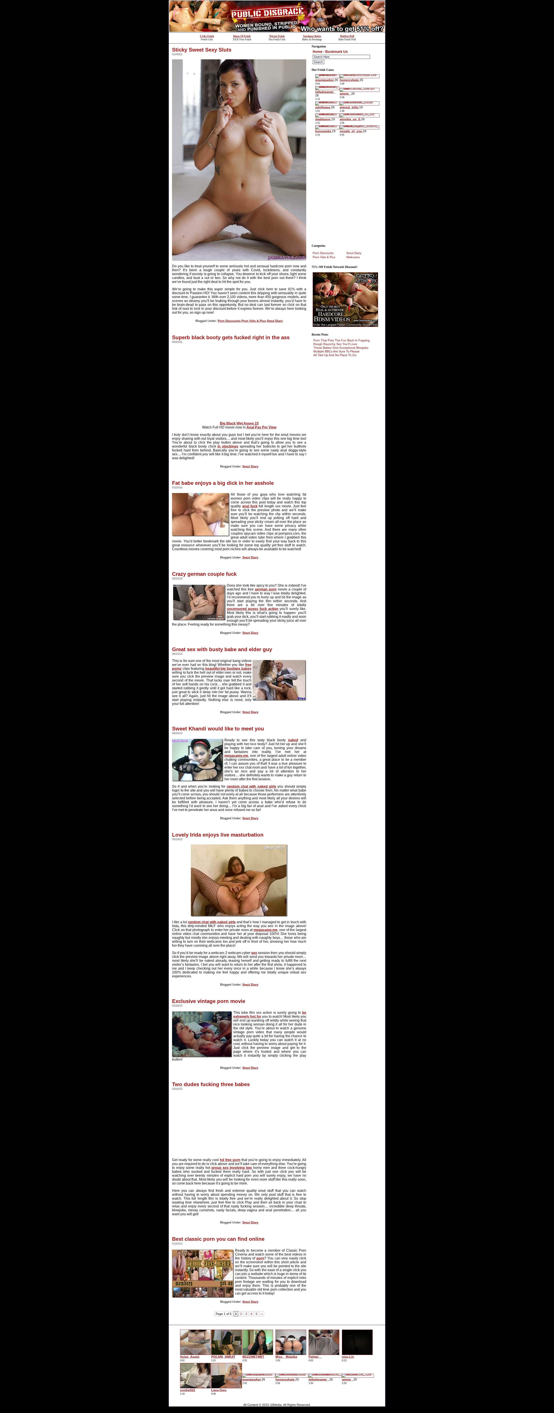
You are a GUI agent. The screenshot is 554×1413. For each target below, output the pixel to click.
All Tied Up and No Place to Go (334, 355)
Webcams (353, 257)
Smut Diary (275, 321)
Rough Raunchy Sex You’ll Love (335, 344)
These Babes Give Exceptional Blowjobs (340, 347)
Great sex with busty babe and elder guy (222, 649)
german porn (266, 589)
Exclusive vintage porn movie (208, 1001)
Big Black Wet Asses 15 (239, 423)
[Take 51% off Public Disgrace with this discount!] (277, 31)
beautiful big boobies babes (228, 668)
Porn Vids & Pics (254, 321)
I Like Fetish (207, 36)
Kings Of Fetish (242, 36)
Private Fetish (277, 36)
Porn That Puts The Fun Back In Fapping (341, 340)
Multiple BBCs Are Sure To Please (336, 351)
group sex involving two (231, 1168)
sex (254, 953)
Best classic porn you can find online (218, 1239)
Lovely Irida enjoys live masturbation (218, 835)
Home (317, 52)
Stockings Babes (312, 36)
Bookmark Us (336, 52)
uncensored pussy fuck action (252, 609)
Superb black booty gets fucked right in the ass (231, 337)
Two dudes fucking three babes (211, 1084)
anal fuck (250, 506)
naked (293, 740)
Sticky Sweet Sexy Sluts (201, 50)
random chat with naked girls (251, 786)
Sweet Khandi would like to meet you (218, 729)
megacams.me (236, 756)
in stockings (227, 446)
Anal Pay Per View (261, 427)
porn (260, 1258)
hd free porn (230, 1160)
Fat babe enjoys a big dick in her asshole (223, 483)
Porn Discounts (229, 321)
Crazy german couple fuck (204, 574)
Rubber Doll (347, 36)
